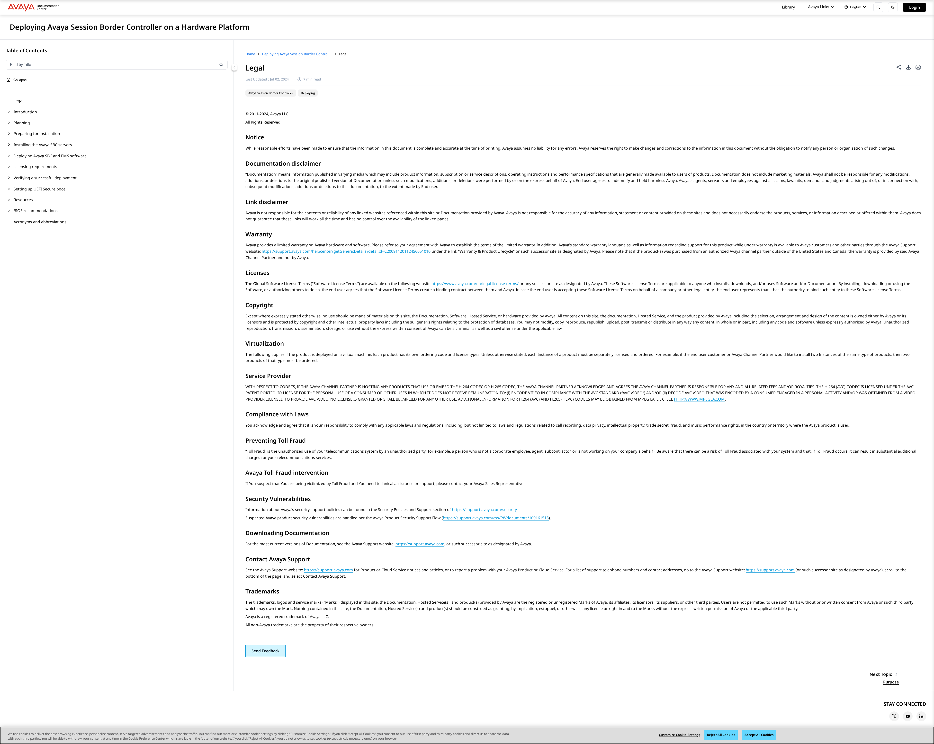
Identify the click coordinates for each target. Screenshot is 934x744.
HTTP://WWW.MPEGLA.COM (699, 399)
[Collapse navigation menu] (234, 67)
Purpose (891, 682)
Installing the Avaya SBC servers (43, 144)
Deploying (308, 93)
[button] (265, 651)
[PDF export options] (908, 67)
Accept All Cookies (759, 735)
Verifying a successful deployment (45, 177)
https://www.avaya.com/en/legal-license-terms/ (475, 283)
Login (914, 7)
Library (788, 7)
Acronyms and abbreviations (40, 221)
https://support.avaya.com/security (484, 509)
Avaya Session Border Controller (270, 93)
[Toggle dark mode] (893, 7)
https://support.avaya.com (419, 544)
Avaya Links (818, 7)
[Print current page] (918, 67)
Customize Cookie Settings (679, 735)
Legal (18, 100)
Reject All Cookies (721, 735)
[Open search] (878, 7)
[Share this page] (899, 67)
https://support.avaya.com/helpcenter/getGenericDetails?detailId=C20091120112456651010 (346, 251)
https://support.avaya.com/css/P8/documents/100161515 (496, 517)
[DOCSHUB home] (35, 7)
